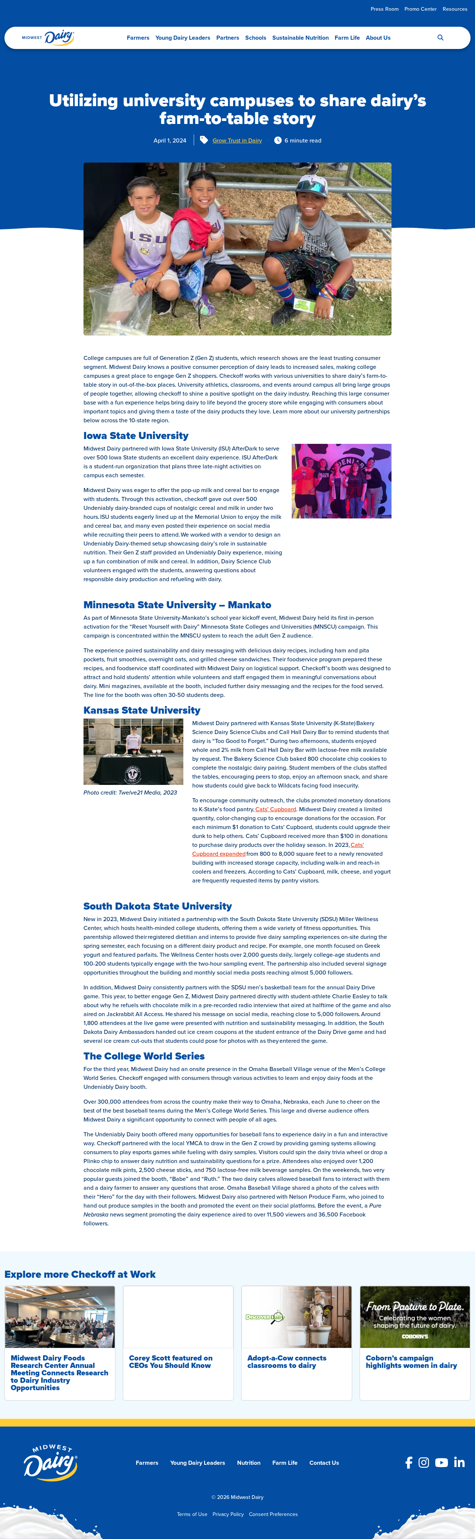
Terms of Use (192, 1514)
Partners (227, 37)
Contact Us (324, 1462)
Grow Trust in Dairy (237, 140)
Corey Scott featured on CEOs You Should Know (171, 1361)
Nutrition (249, 1462)
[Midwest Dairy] (48, 38)
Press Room (385, 9)
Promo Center (420, 9)
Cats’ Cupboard (275, 809)
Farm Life (347, 37)
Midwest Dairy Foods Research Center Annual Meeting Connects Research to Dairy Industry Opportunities (59, 1372)
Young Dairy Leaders (182, 37)
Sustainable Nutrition (300, 37)
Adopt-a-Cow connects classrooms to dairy (287, 1361)
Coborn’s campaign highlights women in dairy (411, 1361)
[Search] (440, 38)
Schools (255, 37)
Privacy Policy (228, 1514)
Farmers (138, 37)
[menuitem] (385, 9)
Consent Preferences (273, 1514)
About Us (378, 37)
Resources (455, 9)
